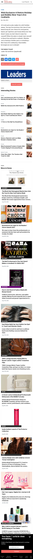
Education (3, 111)
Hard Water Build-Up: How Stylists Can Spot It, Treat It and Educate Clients (12, 114)
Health (2, 119)
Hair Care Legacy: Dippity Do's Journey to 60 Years (16, 493)
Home (2, 9)
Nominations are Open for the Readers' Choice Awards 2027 (12, 130)
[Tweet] (13, 59)
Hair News (4, 188)
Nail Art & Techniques (8, 523)
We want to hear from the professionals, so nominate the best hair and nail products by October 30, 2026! (16, 232)
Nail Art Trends (4, 152)
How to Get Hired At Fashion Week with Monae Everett (14, 291)
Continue (16, 551)
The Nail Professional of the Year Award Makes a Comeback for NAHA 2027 (14, 262)
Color (3, 391)
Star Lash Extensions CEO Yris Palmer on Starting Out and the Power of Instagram (13, 98)
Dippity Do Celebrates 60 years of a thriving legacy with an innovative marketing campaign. (16, 498)
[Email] (2, 59)
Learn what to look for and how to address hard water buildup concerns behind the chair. (15, 330)
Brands (2, 95)
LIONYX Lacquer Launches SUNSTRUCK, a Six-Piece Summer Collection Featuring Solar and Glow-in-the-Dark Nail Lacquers (16, 533)
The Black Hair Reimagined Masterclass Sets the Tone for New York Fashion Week (16, 192)
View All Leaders (16, 84)
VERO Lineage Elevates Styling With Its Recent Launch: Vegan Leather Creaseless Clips (15, 360)
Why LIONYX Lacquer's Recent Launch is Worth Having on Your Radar (14, 527)
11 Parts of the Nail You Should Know (12, 122)
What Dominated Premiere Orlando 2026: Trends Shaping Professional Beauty (13, 147)
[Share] (6, 59)
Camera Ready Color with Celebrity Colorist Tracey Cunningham (16, 458)
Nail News (4, 258)
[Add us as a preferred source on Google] (17, 59)
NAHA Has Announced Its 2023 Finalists (12, 105)
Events (2, 103)
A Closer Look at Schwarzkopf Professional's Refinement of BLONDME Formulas (16, 396)
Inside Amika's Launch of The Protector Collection (14, 430)
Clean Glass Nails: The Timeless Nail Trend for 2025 (11, 155)
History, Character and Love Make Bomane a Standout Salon (11, 139)
